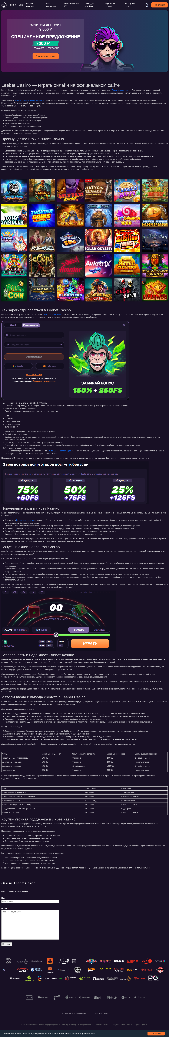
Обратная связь (101, 1013)
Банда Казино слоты (25, 520)
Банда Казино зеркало (121, 90)
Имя (3, 898)
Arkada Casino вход (52, 315)
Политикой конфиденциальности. (83, 1033)
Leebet (13, 5)
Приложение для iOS (71, 5)
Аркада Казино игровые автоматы (29, 100)
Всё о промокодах (51, 5)
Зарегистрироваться (45, 56)
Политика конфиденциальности (75, 1013)
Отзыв (4, 908)
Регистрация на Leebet (131, 5)
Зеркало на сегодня (110, 5)
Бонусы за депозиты (30, 5)
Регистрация (159, 5)
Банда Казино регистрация (59, 451)
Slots (21, 5)
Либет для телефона (89, 5)
